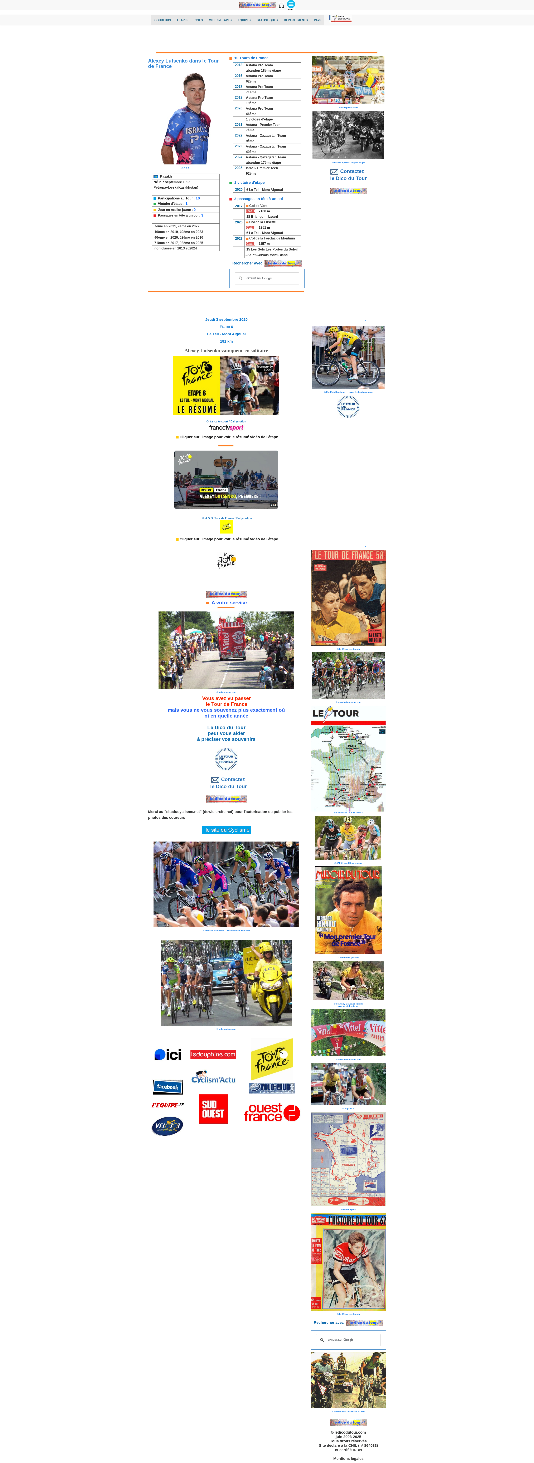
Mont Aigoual (272, 190)
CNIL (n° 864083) (363, 1445)
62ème (251, 81)
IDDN (357, 1450)
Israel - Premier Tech (262, 168)
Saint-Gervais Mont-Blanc (267, 255)
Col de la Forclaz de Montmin (272, 238)
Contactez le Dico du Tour (226, 783)
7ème (250, 130)
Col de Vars (258, 206)
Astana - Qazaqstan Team (266, 135)
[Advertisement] (267, 39)
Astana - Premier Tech (263, 125)
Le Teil (254, 190)
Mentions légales (348, 1459)
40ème (250, 152)
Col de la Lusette (262, 222)
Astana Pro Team (259, 65)
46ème (251, 114)
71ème (251, 92)
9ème (249, 141)
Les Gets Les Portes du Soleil (274, 249)
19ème (251, 103)
